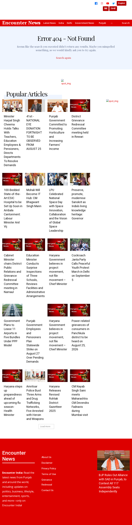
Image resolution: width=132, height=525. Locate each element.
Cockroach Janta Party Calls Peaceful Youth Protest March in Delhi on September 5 (81, 267)
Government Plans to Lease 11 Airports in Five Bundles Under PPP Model (12, 333)
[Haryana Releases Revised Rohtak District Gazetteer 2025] (57, 375)
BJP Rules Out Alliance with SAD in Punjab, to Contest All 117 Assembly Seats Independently (113, 483)
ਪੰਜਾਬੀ (113, 8)
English (121, 3)
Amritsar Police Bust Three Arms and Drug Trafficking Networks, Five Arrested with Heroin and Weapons (35, 403)
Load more (45, 426)
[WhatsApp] (26, 511)
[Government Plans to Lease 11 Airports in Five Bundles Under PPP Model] (12, 310)
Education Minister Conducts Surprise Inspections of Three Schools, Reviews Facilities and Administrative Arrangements (35, 276)
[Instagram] (101, 3)
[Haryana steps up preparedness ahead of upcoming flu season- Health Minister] (12, 375)
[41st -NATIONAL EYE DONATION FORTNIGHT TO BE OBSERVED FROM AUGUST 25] (35, 105)
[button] (126, 23)
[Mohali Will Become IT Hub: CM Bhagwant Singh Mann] (35, 179)
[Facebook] (96, 3)
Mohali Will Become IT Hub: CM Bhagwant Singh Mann (33, 198)
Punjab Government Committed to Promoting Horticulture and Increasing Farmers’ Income (58, 133)
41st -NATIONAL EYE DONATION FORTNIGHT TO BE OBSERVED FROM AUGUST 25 (34, 133)
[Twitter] (113, 3)
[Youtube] (5, 518)
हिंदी (105, 8)
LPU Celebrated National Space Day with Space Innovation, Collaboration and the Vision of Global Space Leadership (58, 210)
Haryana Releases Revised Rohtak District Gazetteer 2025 (55, 398)
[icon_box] (66, 58)
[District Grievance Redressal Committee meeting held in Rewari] (80, 105)
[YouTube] (107, 3)
